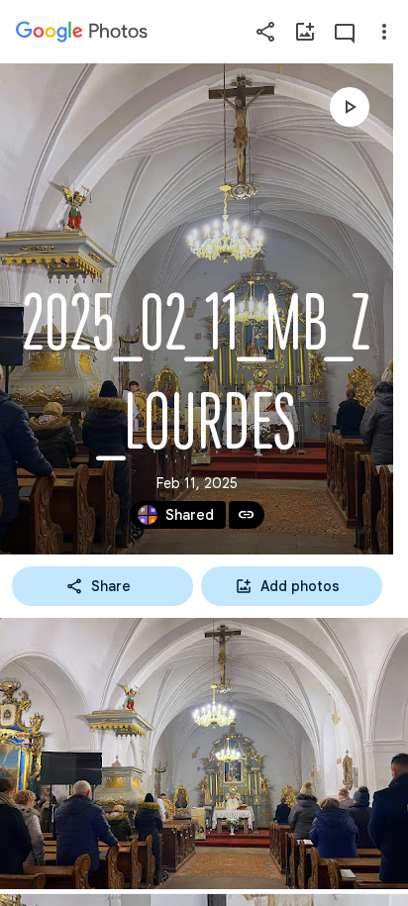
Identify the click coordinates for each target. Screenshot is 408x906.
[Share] (265, 31)
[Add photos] (305, 31)
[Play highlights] (349, 107)
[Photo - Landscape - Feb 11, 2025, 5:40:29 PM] (204, 753)
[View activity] (344, 31)
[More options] (384, 31)
